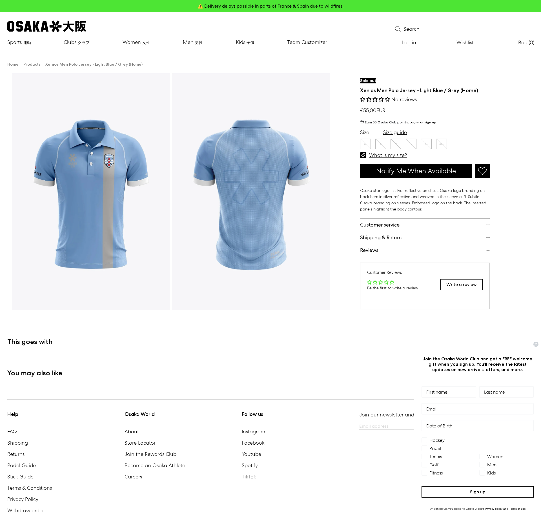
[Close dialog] (536, 344)
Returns (16, 454)
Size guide (395, 132)
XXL (441, 144)
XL (426, 144)
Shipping (17, 443)
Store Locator (140, 443)
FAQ (12, 431)
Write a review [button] (461, 284)
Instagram (253, 431)
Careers (133, 476)
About (132, 431)
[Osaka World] (46, 26)
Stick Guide (20, 476)
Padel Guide (21, 465)
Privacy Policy (22, 499)
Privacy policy (493, 508)
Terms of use (517, 508)
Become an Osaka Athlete (155, 465)
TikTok (249, 476)
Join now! (326, 6)
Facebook (253, 443)
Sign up (477, 491)
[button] (375, 99)
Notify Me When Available (416, 171)
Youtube (251, 454)
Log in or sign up (423, 122)
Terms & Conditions (29, 488)
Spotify (250, 465)
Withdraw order (25, 510)
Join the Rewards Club (150, 454)
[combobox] (478, 29)
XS (365, 144)
